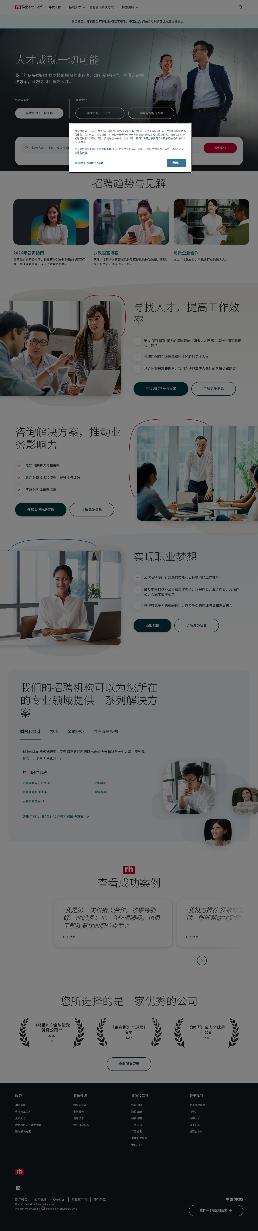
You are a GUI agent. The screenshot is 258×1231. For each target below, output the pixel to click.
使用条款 (106, 149)
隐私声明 (82, 153)
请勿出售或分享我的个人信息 (152, 138)
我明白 (176, 163)
